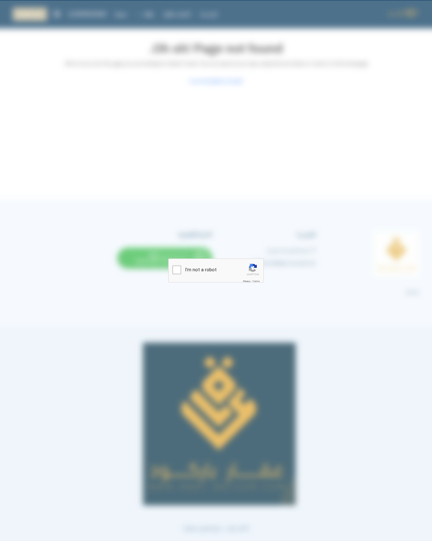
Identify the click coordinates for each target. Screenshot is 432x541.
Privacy (246, 281)
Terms (256, 281)
